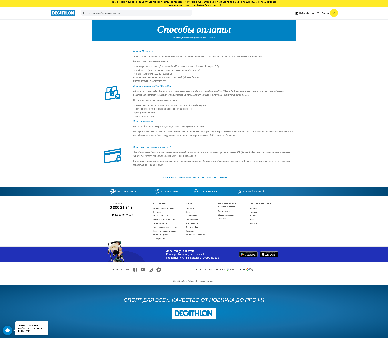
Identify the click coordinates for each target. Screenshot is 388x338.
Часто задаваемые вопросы (165, 227)
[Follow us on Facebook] (135, 269)
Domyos (253, 223)
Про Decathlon (192, 227)
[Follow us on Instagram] (151, 269)
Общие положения (226, 215)
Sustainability (191, 216)
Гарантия (222, 218)
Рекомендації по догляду (164, 219)
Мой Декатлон (192, 223)
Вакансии (190, 231)
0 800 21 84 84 (122, 207)
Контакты (190, 208)
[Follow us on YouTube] (143, 269)
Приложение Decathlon (195, 234)
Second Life (190, 212)
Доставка (157, 212)
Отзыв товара (224, 211)
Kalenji (253, 216)
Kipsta (253, 219)
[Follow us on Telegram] (158, 269)
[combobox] (136, 13)
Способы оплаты (160, 216)
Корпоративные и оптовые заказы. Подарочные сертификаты (164, 235)
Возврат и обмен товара (163, 208)
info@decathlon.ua (121, 214)
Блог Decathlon (192, 219)
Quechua (254, 208)
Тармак (253, 212)
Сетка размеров (160, 223)
